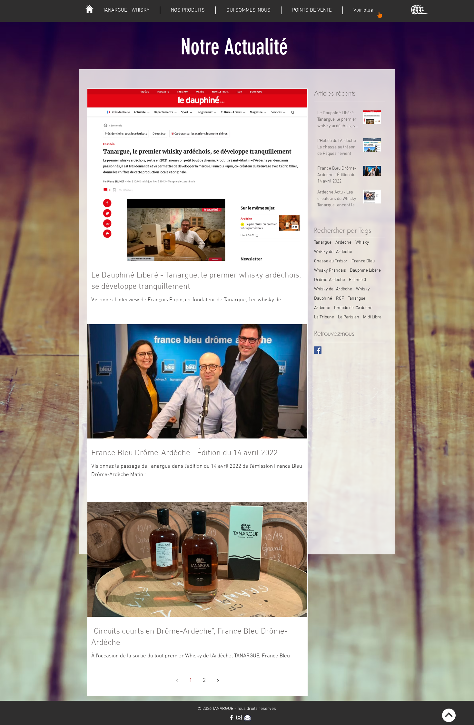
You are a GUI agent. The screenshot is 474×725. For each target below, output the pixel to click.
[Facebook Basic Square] (317, 350)
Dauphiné (323, 298)
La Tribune (324, 317)
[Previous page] (177, 680)
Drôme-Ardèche (329, 280)
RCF (340, 298)
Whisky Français (330, 270)
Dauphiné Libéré (365, 270)
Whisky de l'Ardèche (333, 252)
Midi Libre (372, 317)
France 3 (357, 280)
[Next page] (217, 680)
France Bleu (363, 261)
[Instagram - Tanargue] (239, 717)
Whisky (362, 242)
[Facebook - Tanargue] (231, 717)
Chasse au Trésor (331, 261)
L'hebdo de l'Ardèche (353, 308)
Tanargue (322, 242)
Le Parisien (348, 317)
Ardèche (343, 242)
